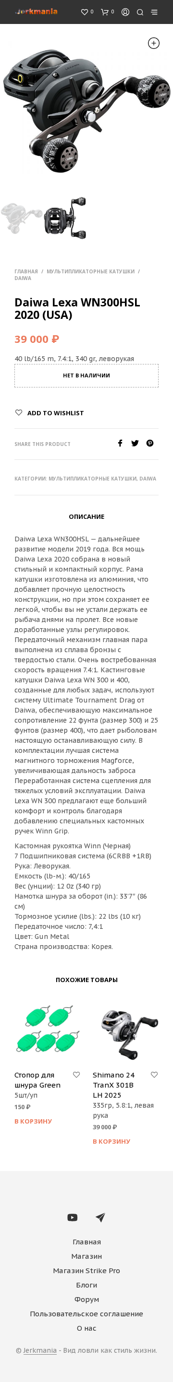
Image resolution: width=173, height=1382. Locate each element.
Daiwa (22, 278)
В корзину (33, 1121)
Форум (86, 1299)
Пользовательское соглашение (86, 1313)
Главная (26, 271)
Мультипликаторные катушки (91, 271)
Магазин (86, 1256)
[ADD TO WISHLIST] (76, 1075)
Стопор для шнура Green (37, 1079)
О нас (87, 1328)
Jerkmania (40, 1351)
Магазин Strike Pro (86, 1270)
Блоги (86, 1284)
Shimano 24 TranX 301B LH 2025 (114, 1085)
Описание (86, 516)
